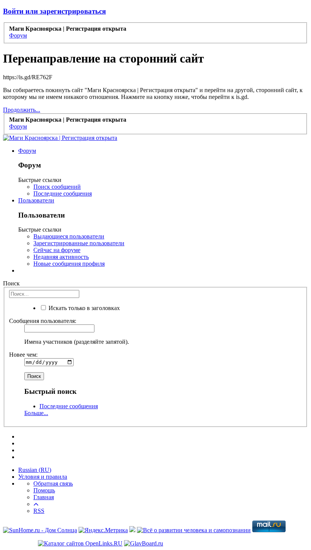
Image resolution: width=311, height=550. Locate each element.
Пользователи (36, 200)
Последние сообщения (62, 193)
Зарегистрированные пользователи (78, 243)
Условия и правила (42, 476)
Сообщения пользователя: (42, 321)
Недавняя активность (61, 257)
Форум (27, 150)
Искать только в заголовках (83, 308)
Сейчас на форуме (56, 250)
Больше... (36, 413)
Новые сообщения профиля (69, 263)
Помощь (44, 490)
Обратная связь (53, 483)
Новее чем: (23, 354)
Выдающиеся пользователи (68, 236)
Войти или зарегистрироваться (54, 11)
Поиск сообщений (57, 186)
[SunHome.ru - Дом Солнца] (40, 530)
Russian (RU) (34, 470)
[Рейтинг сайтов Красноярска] (132, 530)
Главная (43, 497)
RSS (38, 511)
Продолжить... (21, 110)
